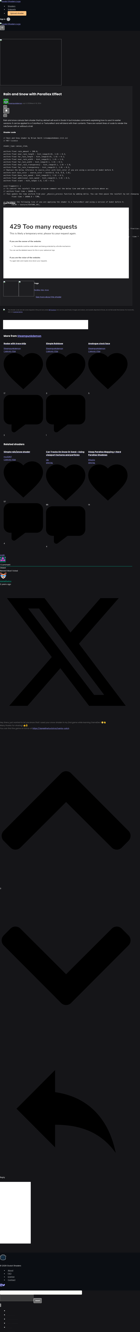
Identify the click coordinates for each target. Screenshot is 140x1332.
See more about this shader (48, 297)
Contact (11, 1280)
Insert (37, 1300)
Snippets (12, 9)
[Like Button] (5, 106)
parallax (37, 290)
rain (42, 290)
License (11, 1277)
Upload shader (17, 13)
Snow (47, 290)
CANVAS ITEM (10, 351)
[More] (5, 115)
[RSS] (1, 1286)
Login (2, 555)
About (10, 1270)
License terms (18, 312)
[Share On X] (66, 717)
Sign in (2, 19)
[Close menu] (0, 1305)
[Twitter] (3, 1286)
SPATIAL (49, 463)
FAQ (9, 1273)
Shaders (11, 6)
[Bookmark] (6, 111)
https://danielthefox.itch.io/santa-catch (50, 728)
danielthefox (5, 581)
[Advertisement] (45, 324)
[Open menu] (2, 27)
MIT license (52, 310)
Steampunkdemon (15, 103)
